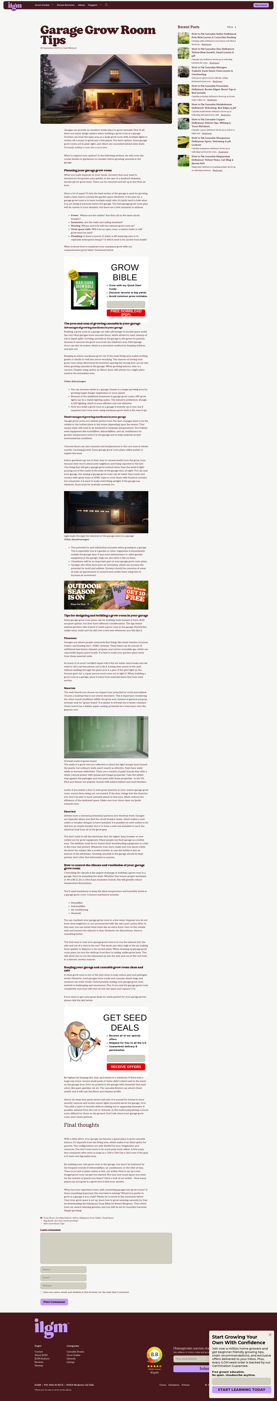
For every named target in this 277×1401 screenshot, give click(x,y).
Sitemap (39, 1365)
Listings (71, 1362)
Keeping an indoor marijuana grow (83, 356)
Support (93, 5)
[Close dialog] (270, 1335)
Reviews (39, 1362)
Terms (162, 1385)
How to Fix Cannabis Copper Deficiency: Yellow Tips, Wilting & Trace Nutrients (211, 123)
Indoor (76, 1218)
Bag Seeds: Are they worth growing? (61, 1221)
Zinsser (78, 782)
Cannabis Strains (75, 1351)
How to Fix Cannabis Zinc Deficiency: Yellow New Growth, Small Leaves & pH (213, 52)
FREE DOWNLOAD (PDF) (126, 312)
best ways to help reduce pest (115, 975)
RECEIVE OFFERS (126, 1067)
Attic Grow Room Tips (54, 1224)
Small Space (108, 1218)
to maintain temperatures (120, 428)
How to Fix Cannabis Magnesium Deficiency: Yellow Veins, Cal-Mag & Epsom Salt (212, 160)
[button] (106, 5)
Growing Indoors (64, 1218)
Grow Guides (42, 5)
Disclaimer (173, 1385)
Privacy (186, 1385)
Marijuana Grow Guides (90, 1218)
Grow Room (49, 1218)
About (81, 5)
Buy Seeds (261, 5)
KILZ (66, 782)
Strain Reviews (66, 5)
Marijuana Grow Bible (98, 1203)
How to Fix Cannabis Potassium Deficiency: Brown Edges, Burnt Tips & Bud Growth (214, 89)
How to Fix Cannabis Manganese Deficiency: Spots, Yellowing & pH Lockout (211, 141)
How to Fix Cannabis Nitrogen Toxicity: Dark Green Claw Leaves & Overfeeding (212, 71)
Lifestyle (71, 1358)
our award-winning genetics (84, 1207)
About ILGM (41, 1355)
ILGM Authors (42, 1358)
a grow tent (84, 764)
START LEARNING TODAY (241, 1390)
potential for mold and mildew (87, 568)
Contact (39, 1351)
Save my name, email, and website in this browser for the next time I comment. (86, 1292)
